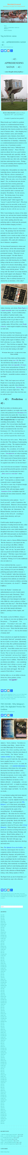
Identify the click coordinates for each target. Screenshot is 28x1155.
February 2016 (3, 1060)
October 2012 (3, 1117)
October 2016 (3, 1051)
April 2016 (3, 1057)
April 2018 (3, 1027)
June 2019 (2, 1007)
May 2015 (2, 1071)
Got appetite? (13, 680)
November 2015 (4, 1063)
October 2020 (3, 983)
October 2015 (3, 1065)
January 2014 (3, 1093)
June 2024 (2, 943)
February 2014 (3, 1092)
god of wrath (22, 893)
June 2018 (2, 1024)
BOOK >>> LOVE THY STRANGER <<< (9, 1136)
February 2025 (3, 932)
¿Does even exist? (10, 473)
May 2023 (2, 952)
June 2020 (2, 990)
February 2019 (3, 1013)
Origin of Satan (17, 697)
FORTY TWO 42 (4, 695)
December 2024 (3, 935)
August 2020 (3, 987)
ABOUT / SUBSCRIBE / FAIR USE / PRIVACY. (12, 28)
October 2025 (3, 925)
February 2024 (3, 946)
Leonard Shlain (3, 895)
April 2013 (3, 1107)
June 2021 (2, 974)
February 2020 (3, 996)
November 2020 (4, 982)
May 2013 (2, 1106)
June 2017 (2, 1041)
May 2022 (2, 960)
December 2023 (3, 947)
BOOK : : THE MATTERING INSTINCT (8, 1142)
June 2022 (2, 958)
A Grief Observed (7, 893)
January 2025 (3, 933)
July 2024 (2, 941)
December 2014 (3, 1078)
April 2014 (3, 1088)
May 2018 (2, 1026)
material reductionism (19, 766)
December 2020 (3, 980)
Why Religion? (22, 896)
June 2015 (2, 1070)
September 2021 (4, 969)
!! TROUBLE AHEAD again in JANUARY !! (9, 1134)
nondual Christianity (9, 697)
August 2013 (3, 1101)
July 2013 (2, 1103)
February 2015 (3, 1074)
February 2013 (3, 1110)
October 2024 (3, 938)
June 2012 (2, 1123)
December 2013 (3, 1095)
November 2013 (4, 1096)
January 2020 (3, 998)
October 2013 (3, 1098)
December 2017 (3, 1034)
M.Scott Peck (3, 697)
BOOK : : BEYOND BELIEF (6, 1139)
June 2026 (2, 916)
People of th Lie (23, 697)
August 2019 (3, 1004)
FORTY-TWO (10, 695)
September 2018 (4, 1021)
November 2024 (4, 936)
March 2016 (3, 1059)
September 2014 (4, 1081)
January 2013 (3, 1112)
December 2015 (3, 1062)
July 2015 (2, 1068)
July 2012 (2, 1121)
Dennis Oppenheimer (9, 694)
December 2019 (3, 999)
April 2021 (3, 977)
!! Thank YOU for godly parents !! (7, 1140)
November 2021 (4, 966)
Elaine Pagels (24, 694)
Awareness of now (6, 491)
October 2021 (3, 968)
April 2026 (3, 919)
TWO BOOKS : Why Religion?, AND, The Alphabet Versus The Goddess (13, 706)
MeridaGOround (14, 4)
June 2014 (2, 1085)
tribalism (8, 698)
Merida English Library (11, 895)
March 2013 (3, 1109)
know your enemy (21, 695)
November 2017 (4, 1035)
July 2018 (2, 1023)
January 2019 (3, 1015)
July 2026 (2, 915)
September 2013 (4, 1099)
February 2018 (3, 1030)
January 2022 (3, 963)
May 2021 (2, 976)
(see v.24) (15, 360)
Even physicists (10, 453)
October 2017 (3, 1037)
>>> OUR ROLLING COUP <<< (7, 1137)
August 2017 (3, 1040)
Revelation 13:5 (22, 413)
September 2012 (4, 1118)
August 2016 (3, 1054)
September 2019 (4, 1002)
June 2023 (2, 951)
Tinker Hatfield (16, 896)
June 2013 (2, 1104)
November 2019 (4, 1001)
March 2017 (3, 1046)
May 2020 (2, 991)
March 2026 (3, 921)
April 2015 (3, 1073)
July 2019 (2, 1005)
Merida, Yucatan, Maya (5, 1151)
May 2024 (2, 944)
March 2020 (3, 994)
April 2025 (3, 930)
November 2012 (4, 1115)
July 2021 (2, 972)
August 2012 (3, 1120)
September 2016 (4, 1052)
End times (19, 387)
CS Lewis (12, 893)
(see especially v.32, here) (18, 365)
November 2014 (4, 1079)
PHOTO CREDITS (8, 30)
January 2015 (3, 1076)
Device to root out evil (17, 694)
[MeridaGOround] (14, 16)
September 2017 (4, 1038)
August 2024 (3, 940)
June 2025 (2, 927)
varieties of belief (5, 757)
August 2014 (3, 1082)
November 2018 (4, 1018)
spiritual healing (24, 895)
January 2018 (3, 1032)
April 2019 (3, 1010)
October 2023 (3, 949)
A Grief (25, 825)
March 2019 (3, 1012)
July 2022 (2, 957)
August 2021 (3, 971)
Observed (3, 827)
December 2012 (3, 1114)
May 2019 (2, 1009)
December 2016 (3, 1048)
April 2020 (3, 993)
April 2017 (3, 1045)
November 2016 (4, 1049)
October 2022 (3, 955)
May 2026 (2, 918)
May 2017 (2, 1043)
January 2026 (3, 922)
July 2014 (2, 1084)
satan (6, 698)
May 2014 (2, 1087)
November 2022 (4, 954)
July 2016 (2, 1056)
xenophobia (13, 698)
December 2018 (3, 1016)
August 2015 (3, 1067)
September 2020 (4, 985)
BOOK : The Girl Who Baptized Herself (8, 1143)
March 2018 (3, 1029)
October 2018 (3, 1020)
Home (5, 25)
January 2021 (3, 979)
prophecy (2, 698)
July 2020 (2, 988)
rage (17, 895)
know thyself (15, 695)
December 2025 (3, 924)
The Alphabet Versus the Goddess (13, 847)
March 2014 (3, 1090)
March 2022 (3, 962)
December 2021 (3, 965)
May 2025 (2, 929)
